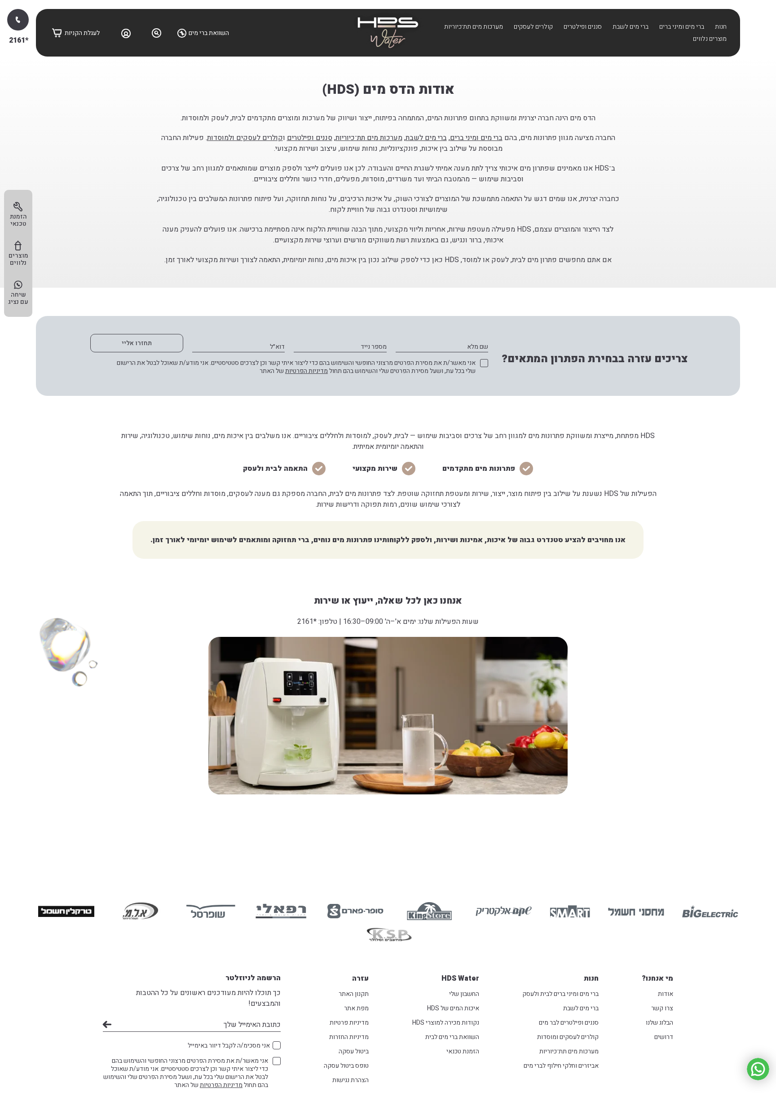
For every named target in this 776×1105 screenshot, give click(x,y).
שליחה (107, 1024)
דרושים (663, 1037)
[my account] (126, 32)
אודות (665, 994)
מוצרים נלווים (710, 39)
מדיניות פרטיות (349, 1022)
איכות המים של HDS (453, 1008)
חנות (721, 26)
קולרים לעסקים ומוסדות (568, 1037)
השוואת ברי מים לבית (452, 1037)
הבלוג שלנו (659, 1022)
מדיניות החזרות (349, 1037)
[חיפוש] (156, 33)
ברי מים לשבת (630, 26)
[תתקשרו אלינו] (18, 20)
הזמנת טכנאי (462, 1051)
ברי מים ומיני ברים (681, 26)
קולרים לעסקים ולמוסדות (245, 137)
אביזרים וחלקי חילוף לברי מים (561, 1065)
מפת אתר (356, 1008)
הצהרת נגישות (350, 1080)
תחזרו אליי (137, 343)
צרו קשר (662, 1008)
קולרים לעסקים (533, 26)
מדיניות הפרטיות (306, 371)
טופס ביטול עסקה (346, 1065)
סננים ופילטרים (583, 26)
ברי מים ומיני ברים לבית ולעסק (560, 994)
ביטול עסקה (354, 1051)
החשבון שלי (464, 994)
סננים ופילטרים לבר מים (569, 1022)
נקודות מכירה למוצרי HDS (445, 1022)
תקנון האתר (354, 994)
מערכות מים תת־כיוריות (473, 26)
